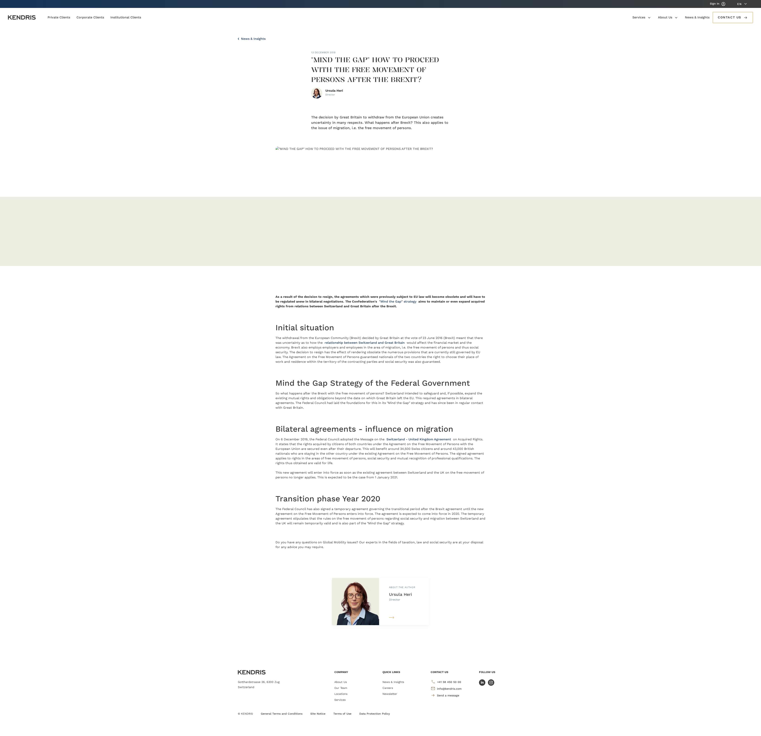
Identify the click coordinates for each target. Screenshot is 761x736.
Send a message (448, 695)
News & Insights (253, 39)
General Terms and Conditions (281, 713)
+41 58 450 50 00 (449, 682)
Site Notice (317, 713)
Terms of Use (342, 713)
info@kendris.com (449, 688)
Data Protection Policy (374, 713)
